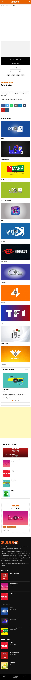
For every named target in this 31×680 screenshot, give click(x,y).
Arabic (4, 526)
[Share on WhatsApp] (11, 105)
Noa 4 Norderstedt (6, 200)
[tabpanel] (15, 386)
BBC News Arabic (10, 454)
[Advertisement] (15, 25)
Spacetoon (6, 389)
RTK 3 (2, 138)
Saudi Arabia (13, 526)
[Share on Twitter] (7, 105)
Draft (7, 5)
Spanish (10, 82)
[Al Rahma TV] (4, 665)
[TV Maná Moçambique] (4, 631)
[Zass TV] (15, 2)
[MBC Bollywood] (6, 463)
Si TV (2, 220)
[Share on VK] (7, 110)
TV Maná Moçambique (7, 179)
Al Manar (3, 364)
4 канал (3, 302)
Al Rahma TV (13, 662)
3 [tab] (15, 400)
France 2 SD (14, 470)
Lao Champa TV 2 (5, 159)
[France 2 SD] (6, 473)
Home (2, 5)
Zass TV (16, 676)
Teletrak (3, 282)
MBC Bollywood (15, 460)
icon (15, 128)
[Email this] (16, 105)
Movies (8, 526)
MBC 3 (13, 490)
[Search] (29, 2)
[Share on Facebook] (3, 105)
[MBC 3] (6, 493)
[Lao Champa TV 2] (4, 621)
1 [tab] (12, 400)
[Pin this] (3, 110)
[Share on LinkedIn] (20, 105)
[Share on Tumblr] (24, 105)
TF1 (2, 323)
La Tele (3, 241)
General (6, 82)
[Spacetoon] (6, 483)
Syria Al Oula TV (5, 343)
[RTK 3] (4, 611)
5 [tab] (18, 400)
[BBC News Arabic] (15, 452)
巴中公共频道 (4, 261)
